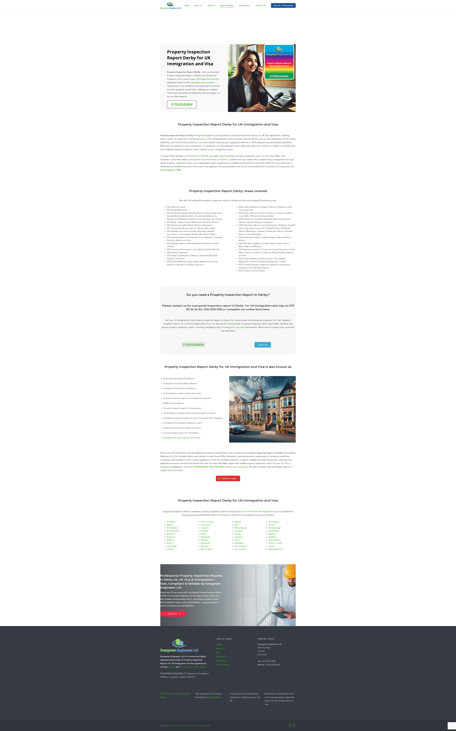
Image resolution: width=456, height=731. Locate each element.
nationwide (177, 470)
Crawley (204, 531)
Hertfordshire (207, 549)
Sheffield (272, 537)
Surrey (271, 546)
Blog (218, 652)
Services (211, 5)
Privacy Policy (222, 664)
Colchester (206, 525)
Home (187, 5)
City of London (207, 522)
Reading (272, 534)
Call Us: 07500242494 (283, 5)
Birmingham (172, 528)
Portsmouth (273, 531)
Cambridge (172, 546)
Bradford (171, 537)
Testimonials (244, 5)
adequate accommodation (203, 82)
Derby (203, 534)
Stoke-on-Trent (275, 543)
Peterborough (274, 528)
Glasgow (204, 540)
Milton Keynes (241, 528)
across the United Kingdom (193, 667)
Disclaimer (221, 660)
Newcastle (239, 543)
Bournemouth (173, 531)
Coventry (205, 528)
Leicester (239, 531)
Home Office (213, 697)
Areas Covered (226, 5)
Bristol (170, 543)
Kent (237, 525)
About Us (198, 5)
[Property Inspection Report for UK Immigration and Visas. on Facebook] (289, 726)
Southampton (274, 540)
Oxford (271, 525)
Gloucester (206, 543)
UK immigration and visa (269, 511)
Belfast (170, 525)
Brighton (171, 540)
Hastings (205, 546)
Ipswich (238, 522)
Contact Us (260, 5)
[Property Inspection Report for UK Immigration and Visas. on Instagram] (294, 726)
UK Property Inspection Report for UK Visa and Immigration (189, 726)
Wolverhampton (275, 549)
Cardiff (170, 549)
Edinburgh (205, 537)
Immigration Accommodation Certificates (209, 159)
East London (240, 549)
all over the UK (247, 511)
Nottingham (273, 522)
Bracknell (171, 534)
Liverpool (239, 537)
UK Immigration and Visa (207, 79)
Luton (237, 540)
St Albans (171, 522)
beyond (203, 139)
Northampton (241, 546)
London (238, 534)
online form (242, 467)
